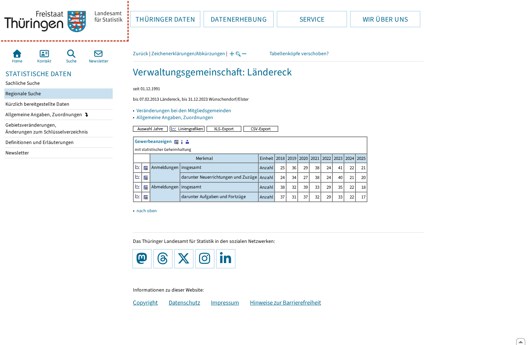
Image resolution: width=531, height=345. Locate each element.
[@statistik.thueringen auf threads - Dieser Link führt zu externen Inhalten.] (164, 259)
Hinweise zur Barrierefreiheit (285, 302)
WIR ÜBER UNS (379, 19)
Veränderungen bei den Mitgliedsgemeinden (184, 110)
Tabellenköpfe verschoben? (299, 53)
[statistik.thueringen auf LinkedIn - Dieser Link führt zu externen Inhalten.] (227, 259)
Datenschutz (184, 302)
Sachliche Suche (22, 83)
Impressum (225, 302)
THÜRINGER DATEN (162, 19)
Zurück (140, 53)
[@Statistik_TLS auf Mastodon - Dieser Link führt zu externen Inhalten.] (143, 259)
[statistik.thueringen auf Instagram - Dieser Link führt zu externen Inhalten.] (206, 259)
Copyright (145, 302)
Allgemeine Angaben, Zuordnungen (44, 114)
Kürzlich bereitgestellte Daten (36, 104)
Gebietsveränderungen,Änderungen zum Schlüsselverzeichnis (46, 128)
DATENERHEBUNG (235, 19)
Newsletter (16, 152)
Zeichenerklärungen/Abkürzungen (188, 53)
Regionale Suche (22, 93)
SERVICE (300, 19)
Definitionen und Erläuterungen (39, 142)
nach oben (147, 211)
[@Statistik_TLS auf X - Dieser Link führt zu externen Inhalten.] (185, 259)
